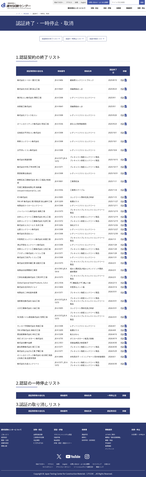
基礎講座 (108, 446)
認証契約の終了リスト (50, 39)
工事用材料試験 (39, 437)
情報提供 (129, 8)
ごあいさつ (5, 434)
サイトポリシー (48, 467)
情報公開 (4, 446)
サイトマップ (97, 464)
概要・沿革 (5, 440)
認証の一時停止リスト (74, 39)
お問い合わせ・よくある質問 (98, 2)
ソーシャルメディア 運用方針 (83, 467)
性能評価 (57, 437)
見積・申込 (141, 8)
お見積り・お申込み (138, 434)
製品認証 (26, 14)
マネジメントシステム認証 (63, 434)
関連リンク (100, 467)
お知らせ (107, 464)
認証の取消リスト (96, 39)
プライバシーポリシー (63, 467)
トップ (18, 14)
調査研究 (85, 434)
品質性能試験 (38, 434)
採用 (76, 2)
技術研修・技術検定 (88, 440)
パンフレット (109, 449)
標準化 (84, 437)
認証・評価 (107, 8)
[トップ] (16, 5)
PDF (122, 80)
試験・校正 (94, 8)
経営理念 (4, 437)
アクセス (69, 2)
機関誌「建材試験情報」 (113, 437)
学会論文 (108, 443)
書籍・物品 (109, 440)
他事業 (118, 8)
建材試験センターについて (77, 8)
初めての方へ (58, 2)
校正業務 (36, 440)
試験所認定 (5, 443)
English (83, 2)
